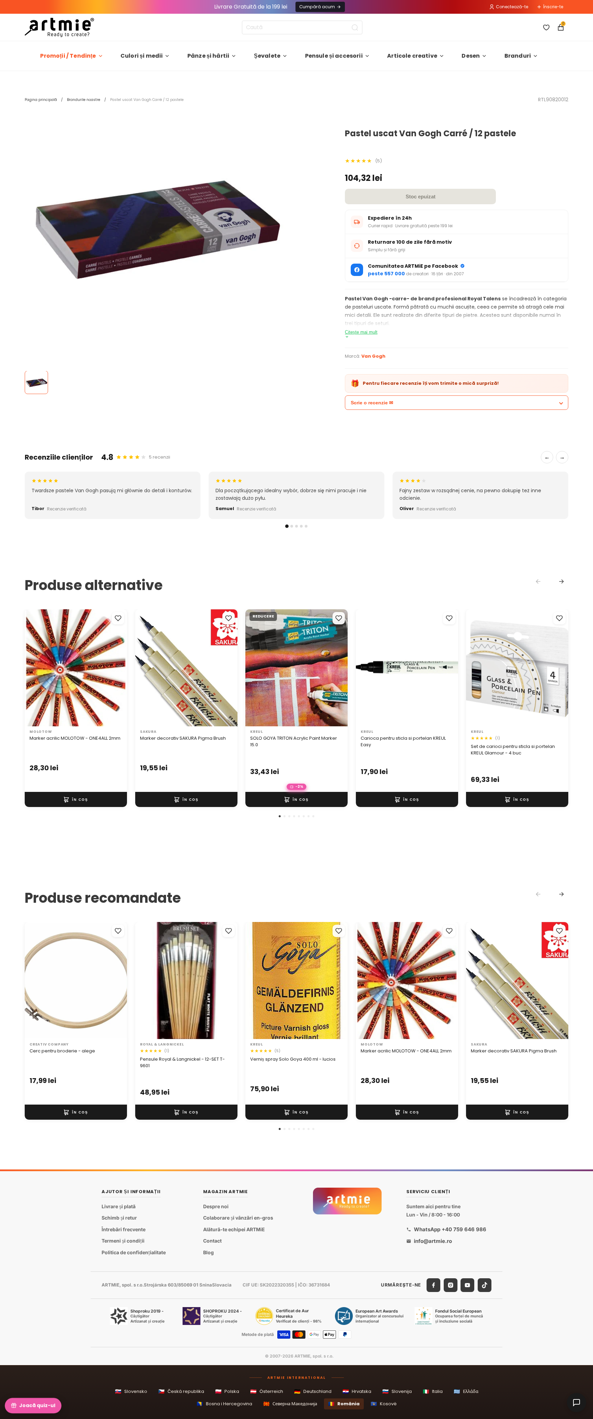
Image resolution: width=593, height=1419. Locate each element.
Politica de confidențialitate (134, 1252)
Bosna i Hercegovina (224, 1403)
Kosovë (384, 1403)
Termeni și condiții (123, 1241)
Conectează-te (512, 7)
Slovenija (397, 1391)
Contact (212, 1241)
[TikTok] (484, 1285)
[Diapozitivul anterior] (37, 667)
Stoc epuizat (420, 196)
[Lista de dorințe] (546, 27)
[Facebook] (433, 1285)
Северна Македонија (290, 1403)
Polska (227, 1391)
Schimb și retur (119, 1218)
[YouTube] (467, 1285)
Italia (433, 1391)
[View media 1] (36, 382)
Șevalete (267, 56)
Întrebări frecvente (124, 1229)
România (344, 1403)
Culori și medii (141, 56)
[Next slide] (561, 581)
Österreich (266, 1391)
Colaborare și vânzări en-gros (238, 1218)
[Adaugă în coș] (76, 799)
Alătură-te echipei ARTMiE (234, 1229)
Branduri (517, 56)
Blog (208, 1252)
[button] (280, 816)
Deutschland (313, 1391)
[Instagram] (450, 1285)
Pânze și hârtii (208, 56)
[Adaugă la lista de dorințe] (118, 618)
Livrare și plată (119, 1206)
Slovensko (131, 1391)
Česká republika (181, 1391)
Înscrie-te (553, 7)
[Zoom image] (155, 227)
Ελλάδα (466, 1391)
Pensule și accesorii (334, 56)
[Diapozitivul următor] (114, 667)
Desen (471, 56)
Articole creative (412, 56)
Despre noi (216, 1206)
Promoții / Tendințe (68, 56)
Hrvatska (356, 1391)
